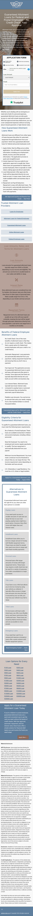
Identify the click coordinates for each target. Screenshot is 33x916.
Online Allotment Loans (16, 232)
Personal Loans (11, 556)
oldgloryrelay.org (5, 913)
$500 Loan (7, 673)
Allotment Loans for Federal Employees (16, 218)
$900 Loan (7, 678)
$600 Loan (19, 673)
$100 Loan (7, 667)
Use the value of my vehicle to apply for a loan (17, 69)
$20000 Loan (20, 693)
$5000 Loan (8, 686)
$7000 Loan (8, 688)
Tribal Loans (10, 607)
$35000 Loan (8, 699)
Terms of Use (9, 98)
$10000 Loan (20, 691)
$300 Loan (7, 670)
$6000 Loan (20, 686)
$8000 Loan (20, 688)
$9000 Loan (8, 691)
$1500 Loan (8, 680)
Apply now (16, 91)
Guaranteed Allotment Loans (16, 225)
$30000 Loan (20, 696)
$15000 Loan (8, 693)
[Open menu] (2, 909)
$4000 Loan (20, 683)
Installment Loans (12, 534)
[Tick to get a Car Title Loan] (29, 69)
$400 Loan (19, 670)
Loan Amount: (7, 74)
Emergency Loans (12, 631)
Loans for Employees (16, 211)
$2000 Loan (20, 680)
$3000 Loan (8, 683)
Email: (5, 82)
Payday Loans (10, 510)
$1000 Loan (20, 678)
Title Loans (9, 580)
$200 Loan (19, 667)
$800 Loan (19, 675)
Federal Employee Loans (16, 239)
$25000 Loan (8, 696)
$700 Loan (7, 675)
